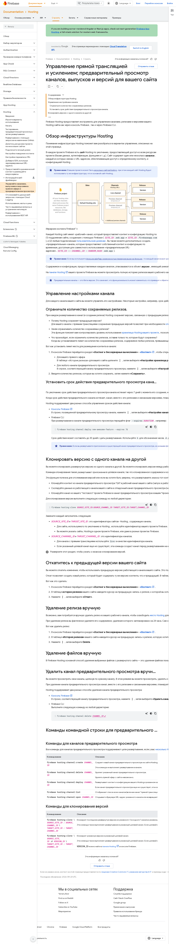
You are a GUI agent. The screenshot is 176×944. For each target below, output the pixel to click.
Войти (170, 3)
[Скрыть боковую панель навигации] (33, 939)
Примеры (116, 18)
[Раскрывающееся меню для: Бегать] (78, 17)
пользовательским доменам (90, 241)
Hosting (33, 12)
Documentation (13, 12)
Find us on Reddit (65, 898)
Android (37, 927)
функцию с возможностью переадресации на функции (114, 259)
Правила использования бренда (127, 911)
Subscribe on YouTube (67, 907)
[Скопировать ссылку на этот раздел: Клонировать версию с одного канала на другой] (149, 459)
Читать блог (63, 894)
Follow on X (63, 902)
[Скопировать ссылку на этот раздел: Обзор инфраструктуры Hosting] (115, 136)
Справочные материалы (95, 18)
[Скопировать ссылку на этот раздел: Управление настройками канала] (117, 294)
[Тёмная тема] (151, 427)
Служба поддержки (122, 894)
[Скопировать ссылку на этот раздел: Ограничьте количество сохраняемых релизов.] (130, 309)
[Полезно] (151, 59)
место (157, 615)
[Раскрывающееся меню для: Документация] (45, 3)
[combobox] (90, 3)
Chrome (50, 927)
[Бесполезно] (155, 59)
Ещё (53, 3)
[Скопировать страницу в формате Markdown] (57, 86)
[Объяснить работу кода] (146, 427)
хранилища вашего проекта (140, 332)
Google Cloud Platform (82, 927)
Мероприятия (64, 911)
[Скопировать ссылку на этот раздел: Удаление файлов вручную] (104, 653)
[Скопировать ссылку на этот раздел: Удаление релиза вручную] (103, 608)
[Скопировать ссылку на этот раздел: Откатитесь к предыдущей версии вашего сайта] (149, 563)
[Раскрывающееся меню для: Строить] (63, 17)
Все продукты (104, 927)
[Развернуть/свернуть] (63, 94)
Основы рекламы (23, 18)
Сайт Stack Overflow (122, 898)
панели (57, 272)
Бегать (72, 18)
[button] (16, 43)
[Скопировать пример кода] (155, 427)
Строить (56, 18)
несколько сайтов (105, 170)
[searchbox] (18, 26)
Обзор (6, 18)
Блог (138, 3)
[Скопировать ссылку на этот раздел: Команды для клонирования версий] (111, 806)
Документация (35, 3)
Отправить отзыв (146, 66)
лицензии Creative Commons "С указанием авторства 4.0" (126, 872)
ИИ (41, 18)
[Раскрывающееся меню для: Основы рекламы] (34, 17)
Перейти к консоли (154, 3)
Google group (119, 902)
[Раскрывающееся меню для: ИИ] (46, 17)
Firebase (49, 59)
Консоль (60, 409)
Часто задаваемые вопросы (125, 916)
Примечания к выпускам (124, 907)
